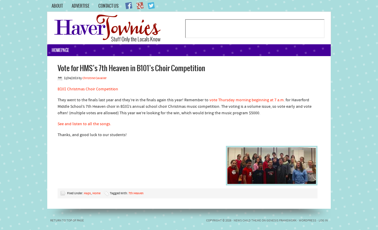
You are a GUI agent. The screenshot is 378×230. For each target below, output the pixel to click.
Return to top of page (67, 220)
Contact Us (108, 6)
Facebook (128, 5)
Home (96, 193)
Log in (323, 220)
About (57, 6)
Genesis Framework (281, 220)
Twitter (151, 5)
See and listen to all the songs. (84, 124)
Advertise (80, 6)
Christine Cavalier (94, 78)
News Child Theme (247, 220)
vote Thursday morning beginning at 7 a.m (246, 100)
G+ (140, 5)
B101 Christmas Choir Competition (88, 89)
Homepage (60, 50)
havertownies (116, 28)
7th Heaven (136, 193)
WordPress (307, 220)
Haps (87, 193)
